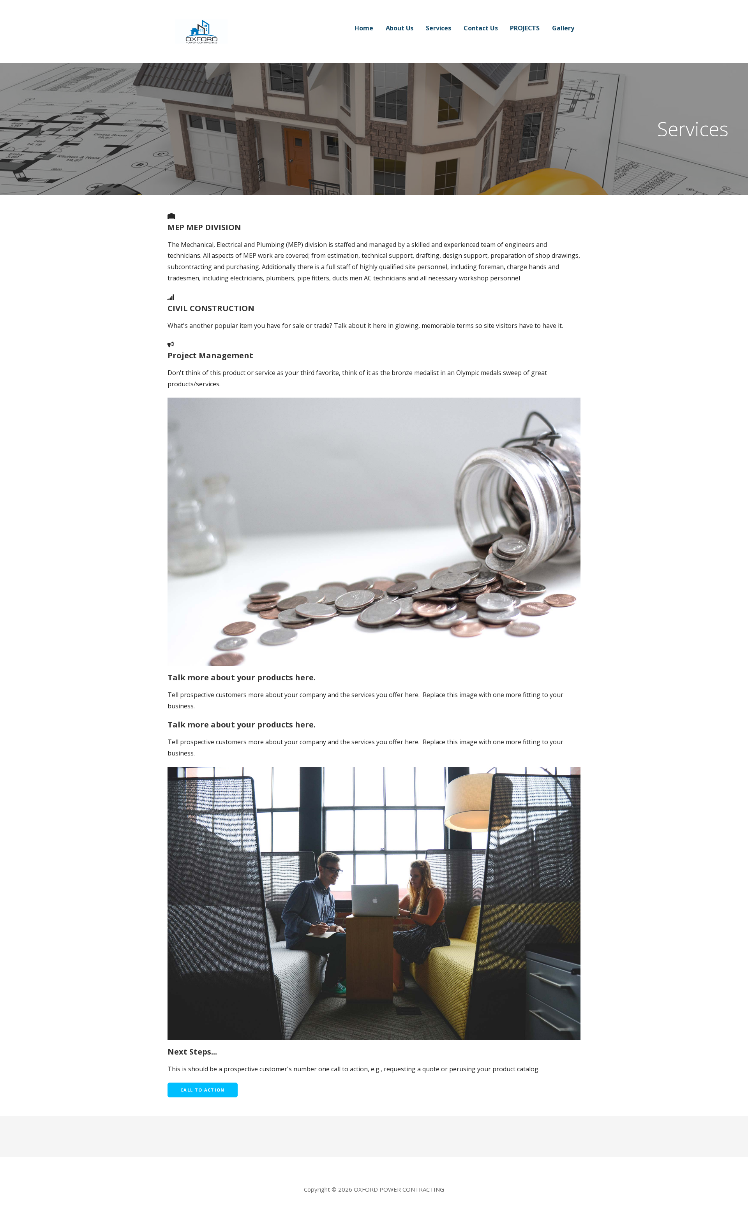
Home (364, 28)
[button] (203, 1090)
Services (438, 28)
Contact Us (480, 28)
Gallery (563, 28)
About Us (400, 28)
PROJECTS (525, 28)
